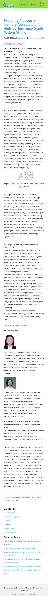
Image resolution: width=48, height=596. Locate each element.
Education (7, 521)
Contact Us (22, 594)
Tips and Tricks (9, 529)
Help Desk (42, 4)
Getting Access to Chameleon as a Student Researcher (23, 566)
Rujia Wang (20, 38)
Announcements (9, 513)
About (24, 4)
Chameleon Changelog (11, 517)
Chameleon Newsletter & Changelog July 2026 (20, 548)
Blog (33, 4)
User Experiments (37, 38)
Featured (7, 525)
